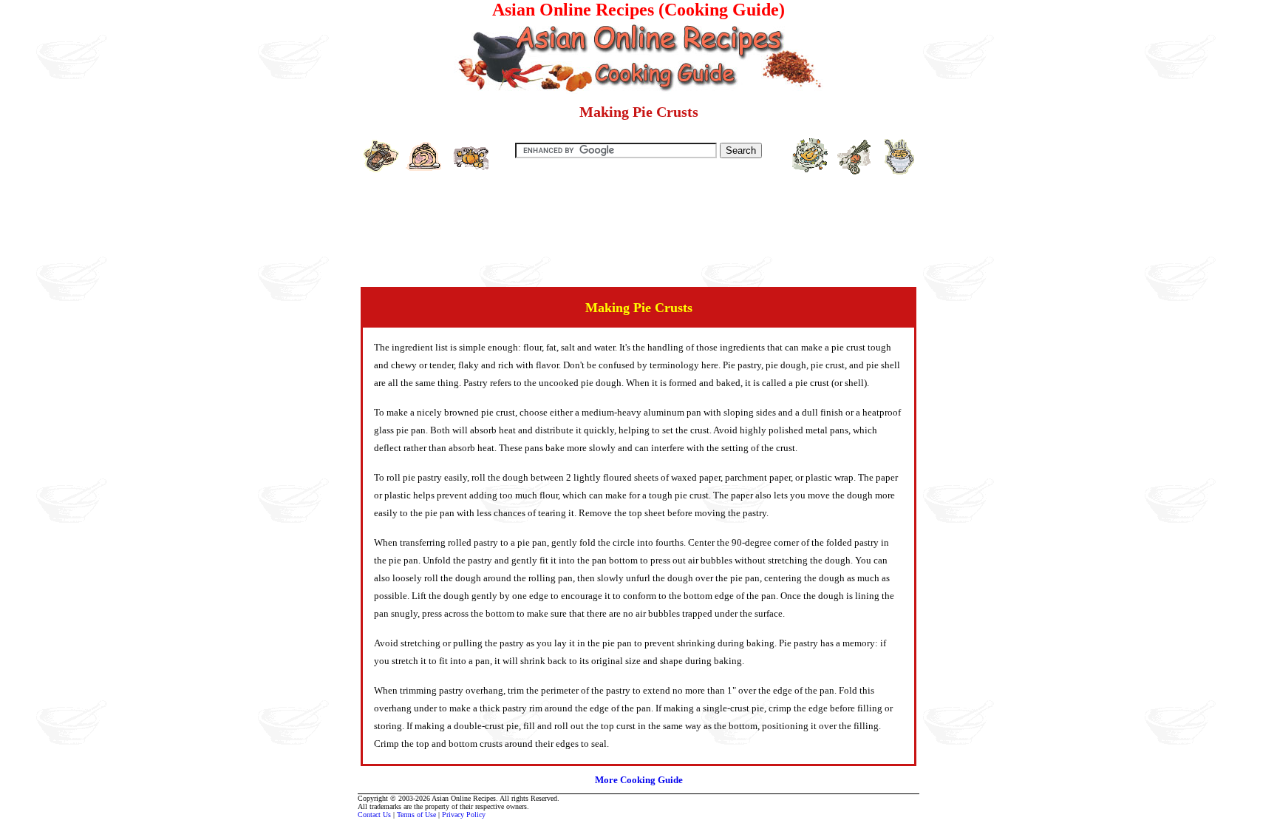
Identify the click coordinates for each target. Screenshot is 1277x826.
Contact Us (374, 814)
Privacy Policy (464, 814)
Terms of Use (416, 814)
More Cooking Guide (639, 779)
